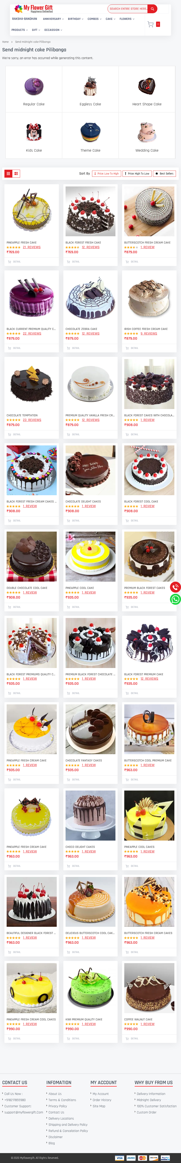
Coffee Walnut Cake (138, 1020)
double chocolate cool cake (27, 588)
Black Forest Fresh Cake (83, 243)
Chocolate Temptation (22, 415)
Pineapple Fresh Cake (22, 243)
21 (32, 247)
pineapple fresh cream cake (27, 761)
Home (5, 42)
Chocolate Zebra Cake (81, 329)
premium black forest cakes (144, 588)
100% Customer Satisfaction (157, 1106)
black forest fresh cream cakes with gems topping (32, 502)
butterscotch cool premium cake (148, 761)
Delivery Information (151, 1094)
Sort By (84, 173)
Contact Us (56, 1112)
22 (32, 333)
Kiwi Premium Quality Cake (84, 1020)
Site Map (99, 1106)
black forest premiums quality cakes (32, 674)
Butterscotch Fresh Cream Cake (147, 243)
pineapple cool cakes (139, 847)
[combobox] (132, 8)
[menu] (75, 24)
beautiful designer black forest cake (32, 933)
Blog (52, 1143)
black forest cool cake (141, 502)
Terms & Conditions (62, 1100)
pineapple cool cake (80, 588)
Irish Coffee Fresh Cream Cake (146, 329)
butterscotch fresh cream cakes (148, 933)
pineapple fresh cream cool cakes (31, 1020)
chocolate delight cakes (83, 502)
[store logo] (33, 9)
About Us (55, 1094)
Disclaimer (56, 1137)
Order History (102, 1100)
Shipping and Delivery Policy (68, 1124)
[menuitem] (24, 19)
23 (32, 420)
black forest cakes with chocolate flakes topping (149, 415)
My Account (101, 1094)
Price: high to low (138, 173)
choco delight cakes (80, 847)
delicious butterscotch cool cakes (91, 933)
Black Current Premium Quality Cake (32, 329)
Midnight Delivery (149, 1100)
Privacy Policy (58, 1106)
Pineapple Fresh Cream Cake (27, 847)
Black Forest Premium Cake (143, 674)
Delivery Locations (61, 1118)
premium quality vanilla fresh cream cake (91, 415)
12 (91, 247)
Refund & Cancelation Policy (68, 1131)
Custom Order (146, 1112)
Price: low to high (108, 173)
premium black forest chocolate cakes (91, 674)
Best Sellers (166, 173)
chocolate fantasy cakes (84, 761)
